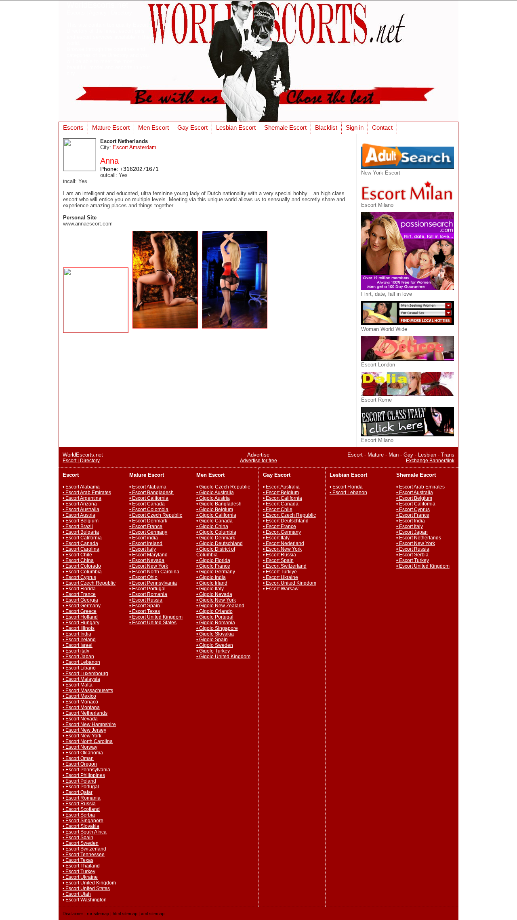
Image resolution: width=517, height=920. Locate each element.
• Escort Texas (78, 860)
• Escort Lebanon (81, 662)
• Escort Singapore (83, 820)
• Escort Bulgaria (81, 532)
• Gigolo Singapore (217, 628)
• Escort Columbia (82, 572)
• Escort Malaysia (81, 679)
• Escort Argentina (82, 498)
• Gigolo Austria (213, 498)
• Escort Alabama (81, 487)
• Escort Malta (77, 685)
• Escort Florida (79, 589)
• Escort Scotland (81, 809)
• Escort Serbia (79, 815)
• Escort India (77, 634)
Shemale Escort (285, 127)
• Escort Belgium (81, 521)
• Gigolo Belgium (214, 509)
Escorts (73, 127)
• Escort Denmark (148, 521)
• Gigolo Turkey (213, 651)
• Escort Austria (79, 515)
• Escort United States (86, 888)
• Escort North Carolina (88, 741)
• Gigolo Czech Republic (223, 487)
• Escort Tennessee (84, 854)
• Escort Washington (85, 900)
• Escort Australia (81, 509)
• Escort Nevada (80, 719)
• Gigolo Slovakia (215, 634)
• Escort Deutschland (286, 521)
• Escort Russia (79, 803)
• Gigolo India (211, 577)
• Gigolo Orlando (214, 611)
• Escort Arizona (80, 504)
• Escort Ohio (143, 577)
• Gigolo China (212, 526)
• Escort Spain (78, 837)
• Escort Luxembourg (85, 673)
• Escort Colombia (148, 509)
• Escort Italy (142, 549)
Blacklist (326, 127)
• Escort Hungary (81, 622)
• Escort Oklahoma (83, 753)
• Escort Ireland (79, 639)
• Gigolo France (213, 566)
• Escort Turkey (79, 871)
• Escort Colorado (82, 566)
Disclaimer (73, 913)
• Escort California (82, 538)
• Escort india (143, 538)
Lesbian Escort (236, 127)
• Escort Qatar (77, 792)
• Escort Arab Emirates (87, 492)
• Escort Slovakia (81, 826)
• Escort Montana (81, 707)
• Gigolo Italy (210, 589)
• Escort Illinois (79, 628)
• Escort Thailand (81, 866)
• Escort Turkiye (280, 572)
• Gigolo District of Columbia (215, 552)
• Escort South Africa (85, 832)
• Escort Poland (79, 781)
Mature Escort (111, 127)
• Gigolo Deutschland (219, 543)
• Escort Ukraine (80, 877)
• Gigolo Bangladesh (219, 504)
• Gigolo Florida (213, 560)
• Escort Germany (82, 605)
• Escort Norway (80, 747)
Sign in (355, 127)
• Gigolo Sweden (214, 645)
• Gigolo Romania (215, 622)
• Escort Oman (78, 758)
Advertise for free (258, 460)
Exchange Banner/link (430, 460)
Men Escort (153, 127)
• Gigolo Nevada (214, 594)
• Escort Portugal (81, 786)
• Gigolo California (216, 515)
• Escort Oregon (80, 764)
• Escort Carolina (81, 549)
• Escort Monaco (80, 702)
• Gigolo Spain (212, 639)
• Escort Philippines (84, 775)
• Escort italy (76, 651)
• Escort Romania (82, 798)
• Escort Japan (78, 656)
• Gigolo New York (216, 600)
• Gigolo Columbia (216, 532)
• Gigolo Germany (215, 572)
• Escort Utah (77, 894)
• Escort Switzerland (84, 849)
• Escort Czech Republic (89, 583)
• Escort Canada (80, 543)
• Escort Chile (77, 555)
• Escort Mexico (79, 696)
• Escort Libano (79, 668)
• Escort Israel (77, 645)
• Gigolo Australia (215, 492)
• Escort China (78, 560)
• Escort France (79, 594)
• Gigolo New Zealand (220, 605)
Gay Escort (192, 127)
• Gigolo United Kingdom (223, 656)
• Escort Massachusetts (88, 690)
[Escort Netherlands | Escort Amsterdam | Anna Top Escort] (97, 331)
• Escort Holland (80, 617)
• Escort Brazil (78, 526)
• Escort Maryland (148, 555)
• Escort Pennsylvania (86, 770)
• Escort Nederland (283, 543)
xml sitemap (152, 913)
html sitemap (125, 913)
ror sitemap (98, 913)
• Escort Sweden (81, 843)
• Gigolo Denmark (215, 538)
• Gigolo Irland (211, 583)
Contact (382, 127)
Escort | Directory (81, 460)
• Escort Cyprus (79, 577)
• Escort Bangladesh (151, 492)
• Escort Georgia (80, 600)
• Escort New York (82, 736)
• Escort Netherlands (85, 713)
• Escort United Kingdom (89, 883)
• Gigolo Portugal (214, 617)
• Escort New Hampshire (89, 724)
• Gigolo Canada (214, 521)
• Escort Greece (80, 611)
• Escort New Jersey (84, 730)
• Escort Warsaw (280, 589)
